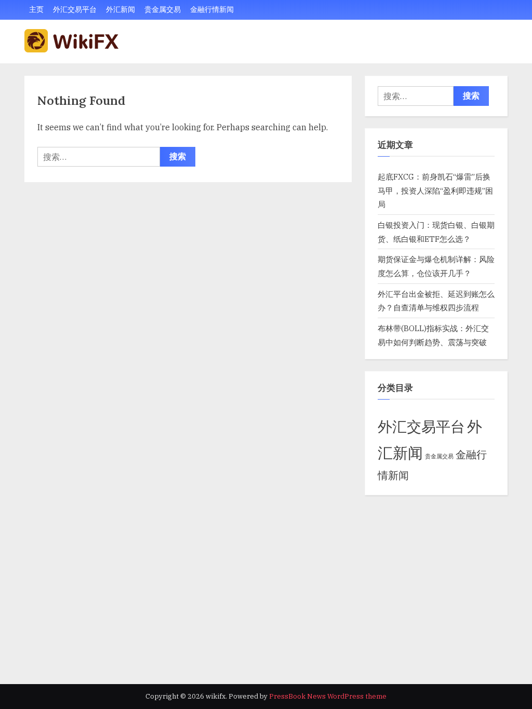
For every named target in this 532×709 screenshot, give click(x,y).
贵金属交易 (162, 9)
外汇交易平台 (75, 9)
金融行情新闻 (212, 9)
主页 (36, 9)
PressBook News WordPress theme (328, 696)
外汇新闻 (120, 9)
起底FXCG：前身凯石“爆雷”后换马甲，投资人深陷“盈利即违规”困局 (435, 190)
